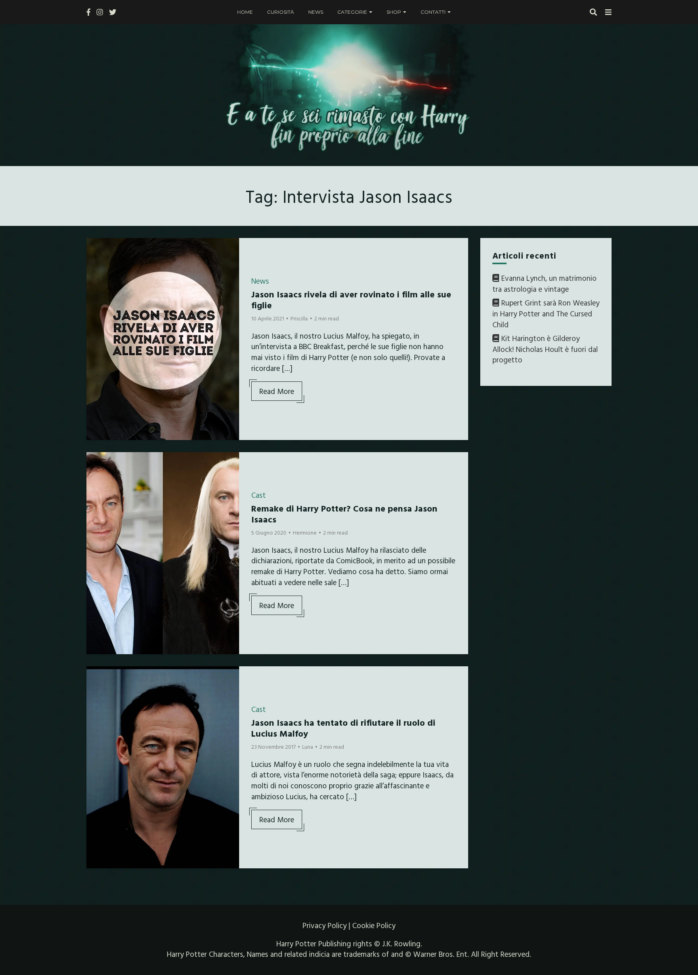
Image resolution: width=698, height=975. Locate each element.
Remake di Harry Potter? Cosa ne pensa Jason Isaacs (344, 513)
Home (245, 12)
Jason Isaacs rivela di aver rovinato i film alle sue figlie (351, 299)
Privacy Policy (325, 925)
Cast (258, 495)
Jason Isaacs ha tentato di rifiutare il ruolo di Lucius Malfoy (343, 727)
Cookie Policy (373, 925)
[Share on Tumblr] (95, 278)
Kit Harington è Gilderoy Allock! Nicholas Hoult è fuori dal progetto (545, 349)
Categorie (352, 12)
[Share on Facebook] (95, 249)
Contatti (433, 12)
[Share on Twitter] (95, 264)
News (315, 12)
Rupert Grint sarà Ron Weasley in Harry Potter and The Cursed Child (545, 313)
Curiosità (280, 12)
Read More (276, 391)
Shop (394, 12)
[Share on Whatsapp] (95, 293)
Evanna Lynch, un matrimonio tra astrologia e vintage (544, 283)
